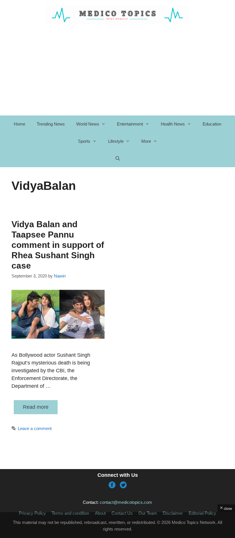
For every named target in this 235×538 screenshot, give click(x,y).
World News (87, 124)
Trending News (51, 124)
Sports (84, 141)
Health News (173, 124)
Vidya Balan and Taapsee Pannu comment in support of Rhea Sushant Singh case (57, 244)
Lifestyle (116, 141)
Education (212, 124)
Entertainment (130, 124)
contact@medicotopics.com (126, 502)
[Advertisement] (117, 525)
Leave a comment (35, 428)
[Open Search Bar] (117, 158)
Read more (35, 407)
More (146, 141)
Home (19, 124)
